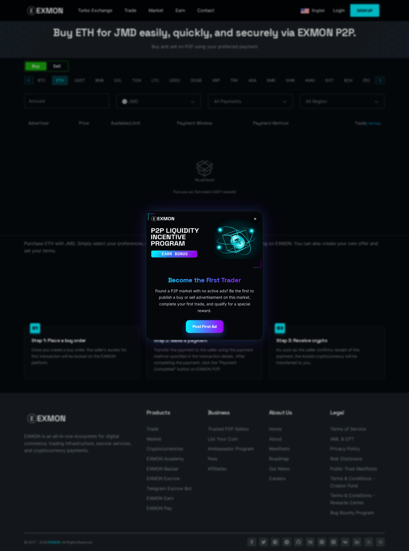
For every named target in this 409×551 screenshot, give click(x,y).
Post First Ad (205, 326)
